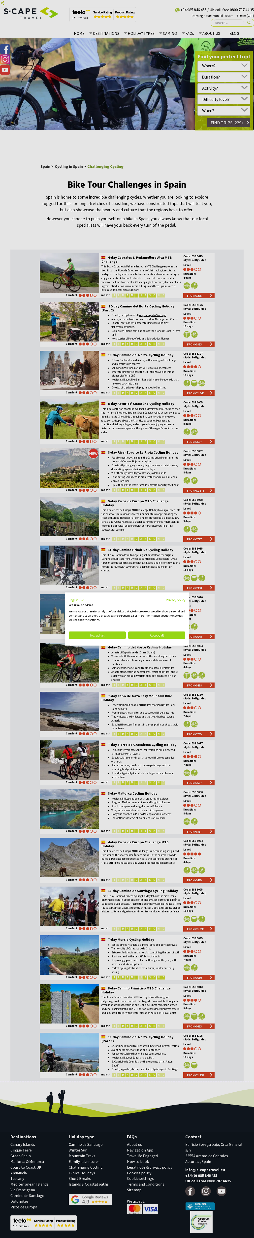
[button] (76, 600)
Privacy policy (175, 600)
